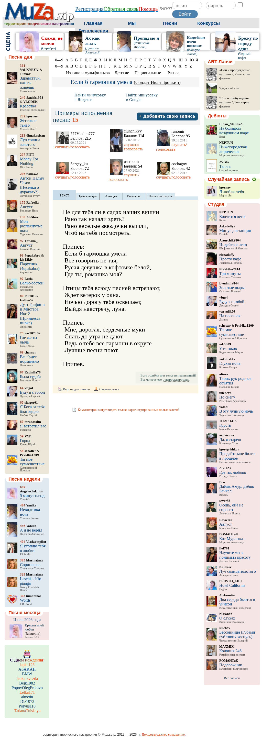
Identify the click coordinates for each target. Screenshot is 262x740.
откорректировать (176, 379)
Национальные (148, 73)
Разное (173, 73)
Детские (122, 73)
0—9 (59, 60)
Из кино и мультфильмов (88, 73)
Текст (64, 195)
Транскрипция (88, 196)
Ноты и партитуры (160, 196)
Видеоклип (134, 196)
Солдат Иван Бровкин (157, 82)
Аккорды (111, 196)
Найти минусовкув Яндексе (90, 97)
